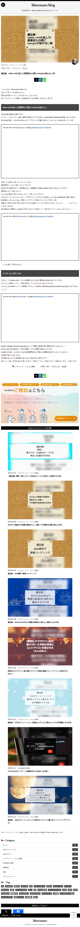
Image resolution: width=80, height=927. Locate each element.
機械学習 (14, 893)
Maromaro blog (43, 5)
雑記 (39, 872)
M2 (31, 886)
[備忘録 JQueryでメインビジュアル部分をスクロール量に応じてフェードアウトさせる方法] (40, 795)
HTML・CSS (6, 68)
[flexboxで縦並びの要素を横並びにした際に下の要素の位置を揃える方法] (40, 500)
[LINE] (44, 80)
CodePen (47, 128)
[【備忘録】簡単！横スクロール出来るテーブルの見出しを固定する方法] (40, 451)
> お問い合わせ (16, 915)
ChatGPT (9, 886)
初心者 (25, 68)
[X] (36, 80)
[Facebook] (40, 80)
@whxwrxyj (36, 128)
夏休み (17, 886)
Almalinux (5, 893)
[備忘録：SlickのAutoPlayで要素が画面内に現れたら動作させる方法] (40, 597)
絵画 (12, 890)
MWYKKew (16, 297)
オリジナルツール (39, 876)
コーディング (16, 68)
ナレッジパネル (21, 890)
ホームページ (46, 893)
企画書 (56, 893)
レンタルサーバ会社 (67, 893)
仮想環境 (29, 897)
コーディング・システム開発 (24, 366)
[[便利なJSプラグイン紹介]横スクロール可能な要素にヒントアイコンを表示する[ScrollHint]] (40, 646)
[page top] (73, 915)
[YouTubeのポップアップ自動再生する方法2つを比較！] (40, 746)
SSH (75, 890)
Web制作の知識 (39, 863)
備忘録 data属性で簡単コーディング (22, 573)
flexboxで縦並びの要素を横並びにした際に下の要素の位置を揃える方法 (35, 525)
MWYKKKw (17, 216)
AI (2, 886)
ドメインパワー (7, 897)
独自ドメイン (18, 897)
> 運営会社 (4, 915)
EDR (64, 890)
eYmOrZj (15, 128)
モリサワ (24, 886)
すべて (39, 845)
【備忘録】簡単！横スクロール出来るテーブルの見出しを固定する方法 (34, 476)
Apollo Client (35, 893)
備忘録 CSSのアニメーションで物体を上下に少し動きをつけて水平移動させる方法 (39, 722)
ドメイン (68, 886)
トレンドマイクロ (54, 890)
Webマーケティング (39, 849)
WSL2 (49, 886)
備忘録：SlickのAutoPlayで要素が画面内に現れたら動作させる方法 (33, 622)
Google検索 (42, 890)
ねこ (30, 890)
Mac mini (5, 890)
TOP (2, 832)
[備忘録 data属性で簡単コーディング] (40, 548)
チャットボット (39, 886)
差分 (35, 897)
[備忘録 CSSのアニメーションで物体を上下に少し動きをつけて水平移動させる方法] (40, 697)
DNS (69, 890)
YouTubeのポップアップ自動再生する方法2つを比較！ (28, 771)
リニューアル (58, 886)
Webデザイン (39, 854)
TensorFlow (24, 893)
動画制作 (39, 867)
